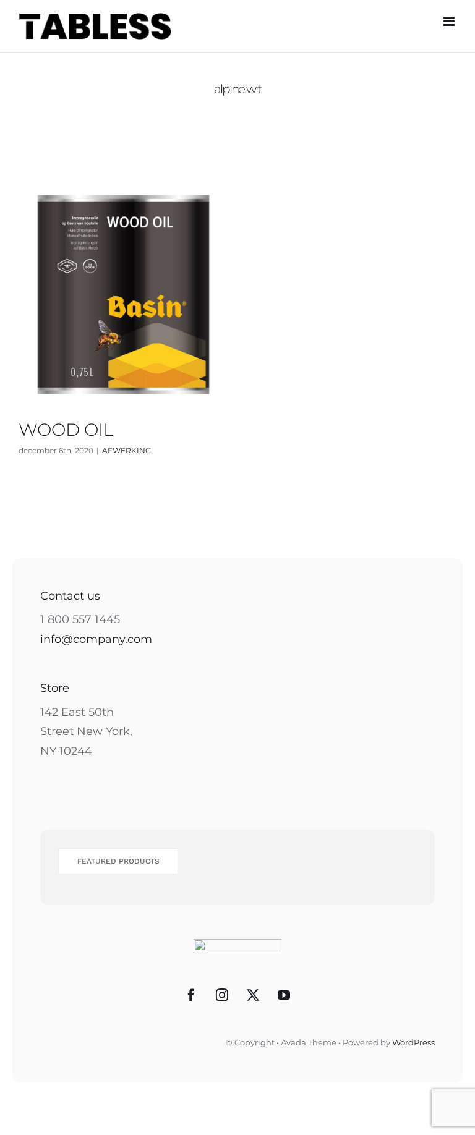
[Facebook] (191, 995)
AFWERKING (126, 450)
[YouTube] (284, 995)
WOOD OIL (66, 429)
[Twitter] (253, 995)
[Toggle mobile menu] (449, 21)
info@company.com (96, 639)
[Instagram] (222, 995)
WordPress (413, 1042)
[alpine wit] (123, 294)
